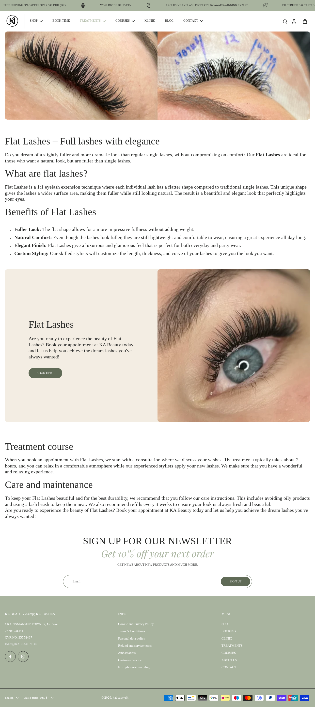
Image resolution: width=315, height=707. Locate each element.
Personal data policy (131, 638)
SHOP (225, 624)
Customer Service (130, 660)
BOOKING (228, 631)
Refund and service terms (135, 645)
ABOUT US (229, 660)
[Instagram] (23, 656)
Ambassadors (127, 653)
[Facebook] (10, 656)
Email (76, 581)
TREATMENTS (231, 645)
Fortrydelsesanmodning (134, 667)
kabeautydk (120, 697)
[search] (285, 21)
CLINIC (226, 638)
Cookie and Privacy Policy (136, 624)
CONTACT (228, 667)
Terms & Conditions (131, 631)
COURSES (228, 653)
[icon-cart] (304, 21)
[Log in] (293, 21)
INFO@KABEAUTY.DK (21, 644)
